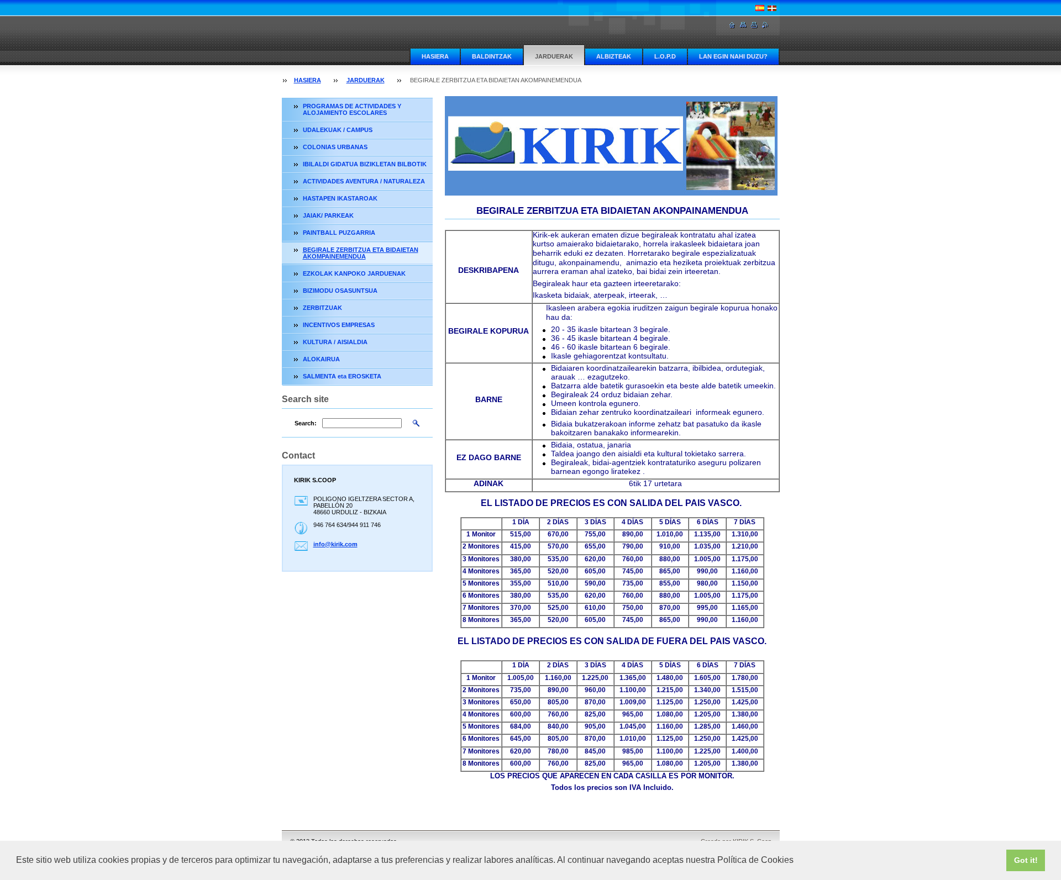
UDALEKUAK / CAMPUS (337, 130)
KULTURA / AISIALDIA (335, 342)
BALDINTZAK (492, 56)
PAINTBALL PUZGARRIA (339, 232)
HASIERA (435, 56)
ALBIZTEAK (613, 56)
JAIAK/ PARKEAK (328, 215)
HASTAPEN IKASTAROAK (340, 198)
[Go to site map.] (743, 25)
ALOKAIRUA (321, 359)
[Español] (759, 7)
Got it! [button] (1026, 860)
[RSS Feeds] (765, 25)
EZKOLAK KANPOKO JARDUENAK (354, 273)
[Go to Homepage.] (732, 25)
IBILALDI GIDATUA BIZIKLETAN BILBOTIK (365, 164)
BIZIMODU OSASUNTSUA (340, 290)
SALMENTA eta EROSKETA (342, 376)
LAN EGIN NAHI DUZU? (733, 56)
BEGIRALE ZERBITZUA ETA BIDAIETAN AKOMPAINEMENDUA (360, 253)
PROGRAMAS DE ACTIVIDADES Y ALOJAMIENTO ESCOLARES (352, 109)
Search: (306, 423)
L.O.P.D (665, 56)
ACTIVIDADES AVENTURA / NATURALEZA (364, 181)
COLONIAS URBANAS (335, 147)
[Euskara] (772, 7)
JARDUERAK (554, 56)
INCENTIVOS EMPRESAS (339, 325)
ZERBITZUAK (322, 307)
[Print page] (754, 25)
